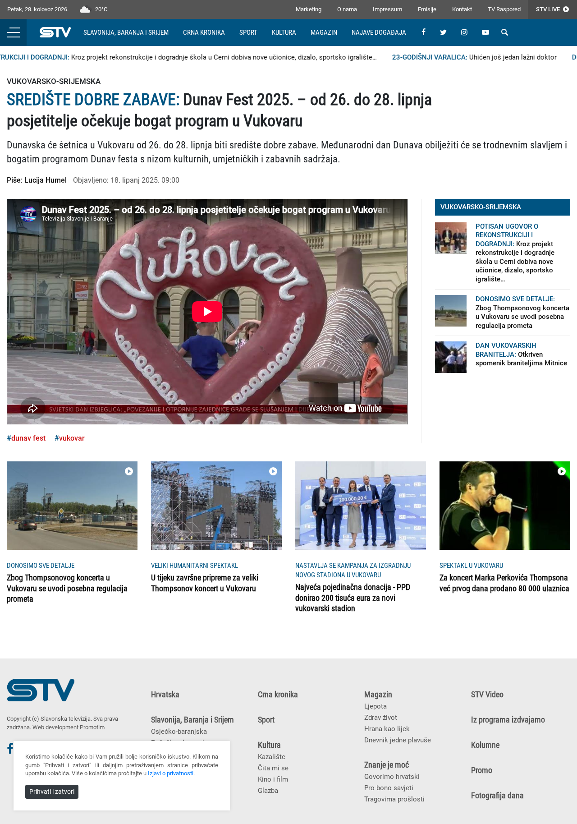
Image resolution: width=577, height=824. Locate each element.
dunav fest (28, 438)
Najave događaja (379, 32)
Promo (481, 770)
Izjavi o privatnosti (170, 773)
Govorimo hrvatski (392, 777)
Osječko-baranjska (179, 731)
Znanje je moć (386, 764)
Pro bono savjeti (388, 788)
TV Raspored (504, 9)
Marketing (308, 9)
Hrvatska (165, 694)
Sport (248, 32)
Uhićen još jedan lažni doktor (462, 57)
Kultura (284, 32)
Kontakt (462, 9)
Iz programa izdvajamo (508, 719)
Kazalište (271, 757)
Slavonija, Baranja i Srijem (126, 32)
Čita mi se (273, 768)
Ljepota (375, 706)
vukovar (72, 438)
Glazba (268, 791)
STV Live (548, 9)
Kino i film (273, 779)
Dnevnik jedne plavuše (397, 740)
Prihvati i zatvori (51, 791)
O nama (347, 9)
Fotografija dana (497, 795)
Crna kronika (204, 32)
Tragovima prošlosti (394, 799)
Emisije (427, 9)
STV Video (487, 694)
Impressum (387, 9)
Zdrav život (380, 718)
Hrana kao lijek (387, 729)
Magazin (324, 32)
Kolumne (485, 745)
